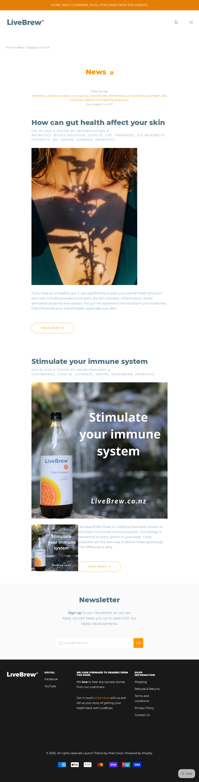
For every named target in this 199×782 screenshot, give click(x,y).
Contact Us (142, 715)
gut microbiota (135, 96)
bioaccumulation (59, 96)
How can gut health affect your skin (98, 122)
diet (105, 96)
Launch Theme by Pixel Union (103, 753)
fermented (116, 96)
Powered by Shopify (138, 753)
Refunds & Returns (147, 689)
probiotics (121, 100)
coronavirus (80, 96)
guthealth (153, 96)
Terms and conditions (142, 698)
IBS (164, 96)
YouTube (50, 686)
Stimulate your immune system (89, 361)
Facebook (51, 679)
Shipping (141, 682)
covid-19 (95, 96)
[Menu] (188, 22)
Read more (51, 327)
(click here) (101, 698)
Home (10, 47)
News (20, 47)
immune (76, 100)
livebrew (89, 100)
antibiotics (39, 96)
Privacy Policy (144, 708)
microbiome (104, 100)
